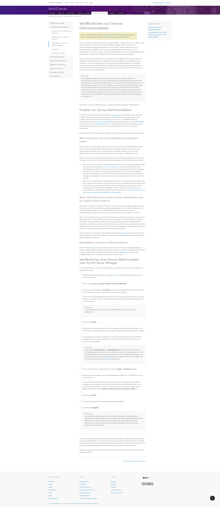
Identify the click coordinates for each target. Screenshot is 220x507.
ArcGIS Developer (85, 493)
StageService (123, 252)
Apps (91, 3)
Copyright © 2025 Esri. (54, 503)
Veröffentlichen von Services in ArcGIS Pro (60, 38)
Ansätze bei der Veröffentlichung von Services (61, 32)
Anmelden (161, 3)
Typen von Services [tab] (57, 68)
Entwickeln (121, 13)
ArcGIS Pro (83, 484)
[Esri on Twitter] (143, 484)
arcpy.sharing (114, 115)
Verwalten (112, 13)
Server (50, 487)
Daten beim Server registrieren (109, 167)
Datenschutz (76, 503)
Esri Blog (113, 487)
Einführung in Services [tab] (58, 23)
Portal (66, 3)
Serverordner (55, 49)
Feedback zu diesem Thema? (135, 461)
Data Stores (79, 3)
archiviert (105, 35)
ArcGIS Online (84, 481)
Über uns (113, 481)
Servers (72, 3)
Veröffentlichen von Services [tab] (59, 27)
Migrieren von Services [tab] (58, 64)
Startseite (52, 13)
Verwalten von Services (99, 13)
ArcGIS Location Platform (87, 490)
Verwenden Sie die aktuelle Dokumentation (116, 37)
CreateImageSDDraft (100, 124)
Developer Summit (116, 493)
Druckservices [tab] (55, 76)
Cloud (86, 3)
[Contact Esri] (152, 484)
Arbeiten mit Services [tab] (57, 57)
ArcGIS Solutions (85, 495)
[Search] (153, 2)
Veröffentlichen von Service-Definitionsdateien (59, 44)
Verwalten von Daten (83, 13)
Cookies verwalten (85, 503)
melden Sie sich (113, 275)
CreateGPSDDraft (137, 122)
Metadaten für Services (58, 53)
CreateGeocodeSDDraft (104, 122)
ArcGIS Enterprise (55, 3)
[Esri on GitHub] (149, 484)
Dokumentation (53, 498)
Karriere (113, 484)
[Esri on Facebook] (146, 484)
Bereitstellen (71, 13)
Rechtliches (95, 503)
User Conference (116, 490)
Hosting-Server (106, 359)
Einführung (61, 13)
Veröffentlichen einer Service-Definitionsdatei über (158, 35)
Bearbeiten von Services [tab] (58, 61)
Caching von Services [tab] (57, 72)
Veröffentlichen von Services (72, 16)
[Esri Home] (145, 477)
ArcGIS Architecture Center (88, 498)
